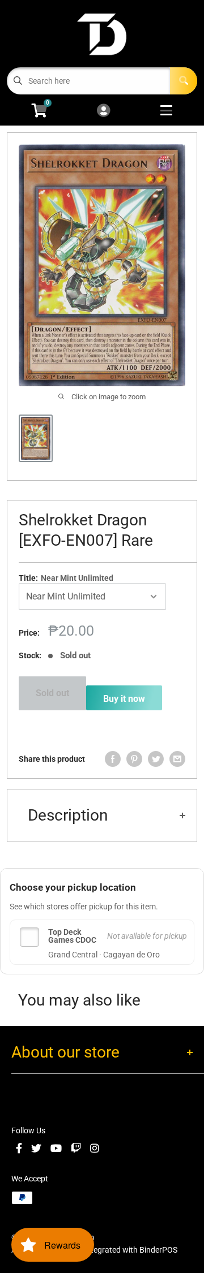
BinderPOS (158, 1249)
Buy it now (124, 698)
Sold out (52, 693)
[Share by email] (177, 759)
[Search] (183, 80)
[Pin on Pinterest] (134, 759)
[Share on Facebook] (113, 759)
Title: (66, 578)
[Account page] (103, 111)
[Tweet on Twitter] (156, 759)
